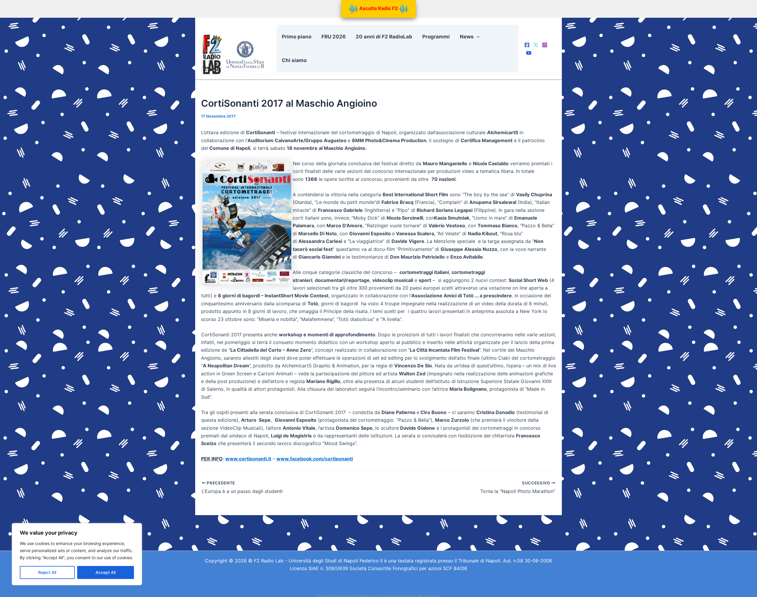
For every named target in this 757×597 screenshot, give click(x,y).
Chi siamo (294, 60)
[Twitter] (535, 45)
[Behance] (528, 53)
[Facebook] (527, 45)
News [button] (467, 37)
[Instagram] (544, 45)
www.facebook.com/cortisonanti (314, 459)
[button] (477, 36)
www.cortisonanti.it (248, 459)
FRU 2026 (333, 37)
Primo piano (296, 37)
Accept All (106, 572)
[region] (77, 554)
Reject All (47, 572)
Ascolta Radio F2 (378, 8)
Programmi (436, 37)
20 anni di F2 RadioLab (384, 37)
